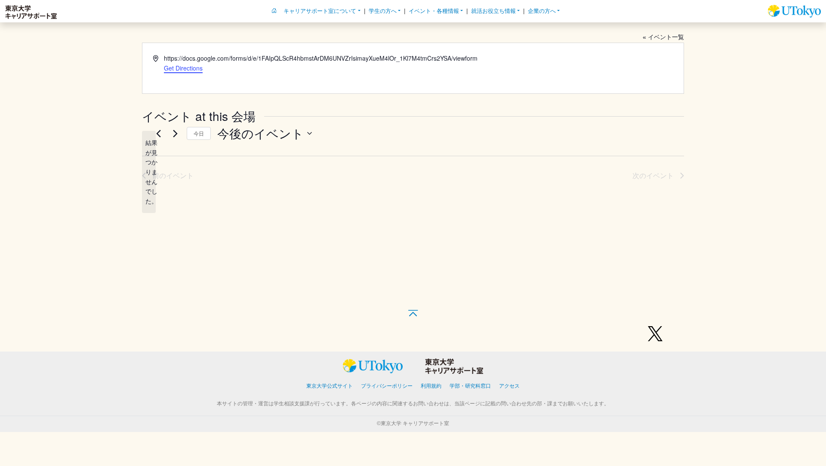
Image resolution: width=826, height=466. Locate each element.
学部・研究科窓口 (470, 386)
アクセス (509, 386)
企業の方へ (542, 11)
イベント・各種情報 (434, 11)
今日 (199, 133)
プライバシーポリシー (387, 386)
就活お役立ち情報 (493, 11)
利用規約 (431, 386)
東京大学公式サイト (329, 386)
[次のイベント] (175, 133)
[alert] (149, 172)
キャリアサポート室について (320, 11)
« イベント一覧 (663, 37)
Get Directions (183, 68)
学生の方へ (383, 11)
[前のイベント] (158, 133)
